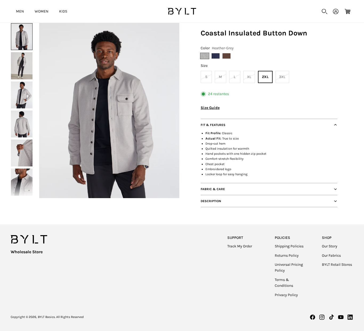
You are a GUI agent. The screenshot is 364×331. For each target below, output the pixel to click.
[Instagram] (322, 317)
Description (211, 201)
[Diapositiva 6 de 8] (22, 182)
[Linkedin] (350, 317)
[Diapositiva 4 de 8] (22, 124)
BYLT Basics (46, 317)
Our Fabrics (331, 255)
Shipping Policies (289, 246)
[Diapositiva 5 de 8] (22, 153)
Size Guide (210, 107)
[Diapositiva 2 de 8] (22, 65)
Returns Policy (287, 255)
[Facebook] (312, 317)
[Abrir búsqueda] (324, 11)
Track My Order (239, 246)
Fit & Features (213, 125)
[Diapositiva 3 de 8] (22, 94)
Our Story (329, 246)
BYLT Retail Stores (337, 264)
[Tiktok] (331, 317)
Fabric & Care (213, 189)
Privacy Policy (286, 295)
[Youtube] (341, 317)
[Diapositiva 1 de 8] (22, 36)
